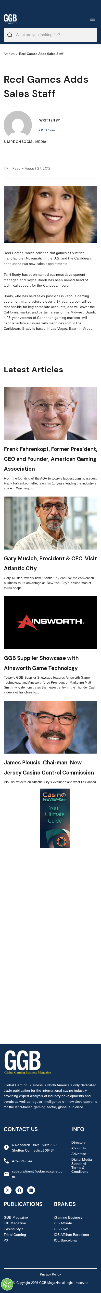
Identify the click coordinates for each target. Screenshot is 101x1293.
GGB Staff (47, 130)
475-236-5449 (23, 1161)
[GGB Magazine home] (10, 19)
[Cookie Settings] (7, 1284)
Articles (9, 54)
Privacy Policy (50, 1274)
